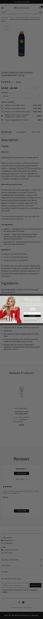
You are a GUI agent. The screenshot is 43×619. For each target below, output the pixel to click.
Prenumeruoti (32, 316)
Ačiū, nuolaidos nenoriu (32, 318)
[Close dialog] (41, 297)
